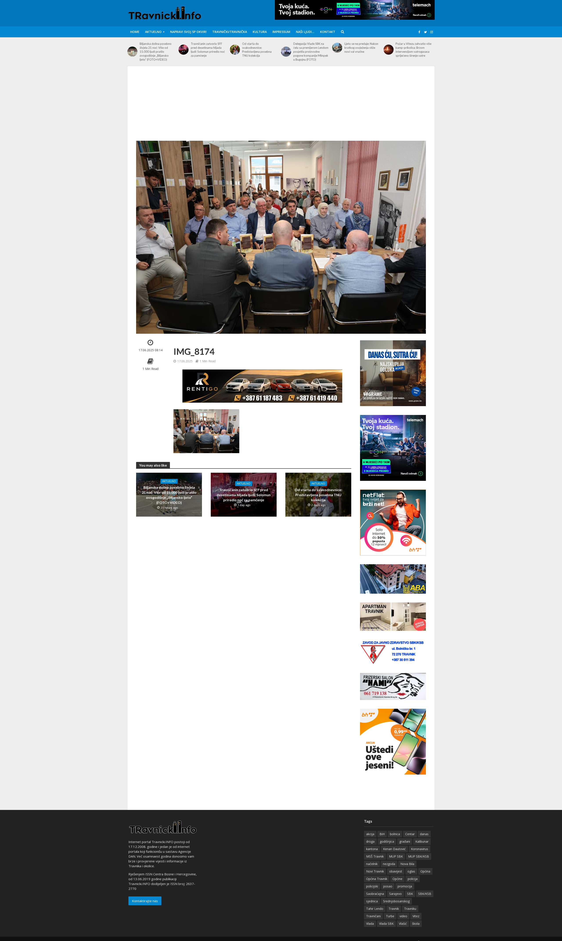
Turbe (390, 916)
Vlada (370, 923)
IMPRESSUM (281, 32)
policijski (372, 886)
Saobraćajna (375, 894)
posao (387, 886)
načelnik (372, 864)
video (403, 916)
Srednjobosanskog (396, 901)
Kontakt (327, 32)
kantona (372, 849)
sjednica (372, 901)
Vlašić (403, 923)
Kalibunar (422, 841)
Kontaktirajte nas (145, 901)
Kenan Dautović (394, 849)
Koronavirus (419, 849)
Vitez (415, 916)
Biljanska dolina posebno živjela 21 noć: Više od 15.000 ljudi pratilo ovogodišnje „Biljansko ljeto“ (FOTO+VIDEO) (155, 51)
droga (370, 841)
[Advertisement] (281, 108)
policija (413, 879)
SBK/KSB (424, 894)
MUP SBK (396, 856)
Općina (425, 871)
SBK (410, 894)
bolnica (395, 834)
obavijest (395, 871)
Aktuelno (153, 32)
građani (404, 841)
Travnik (394, 909)
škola (416, 923)
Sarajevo (395, 894)
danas (424, 834)
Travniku (410, 909)
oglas (411, 871)
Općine (397, 879)
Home (134, 32)
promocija (405, 886)
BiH (382, 834)
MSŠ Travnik (375, 856)
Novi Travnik (375, 871)
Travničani (373, 916)
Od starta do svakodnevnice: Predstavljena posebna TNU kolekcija (257, 49)
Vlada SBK (386, 923)
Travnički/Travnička (229, 32)
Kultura (260, 32)
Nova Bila (407, 864)
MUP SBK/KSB (418, 856)
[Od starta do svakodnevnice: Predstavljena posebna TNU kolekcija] (235, 50)
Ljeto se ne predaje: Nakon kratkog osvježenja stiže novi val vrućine (361, 47)
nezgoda (389, 864)
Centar (410, 834)
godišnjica (387, 841)
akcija (370, 834)
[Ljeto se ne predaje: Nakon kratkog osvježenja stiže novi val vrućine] (337, 48)
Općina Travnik (376, 879)
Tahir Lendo (374, 909)
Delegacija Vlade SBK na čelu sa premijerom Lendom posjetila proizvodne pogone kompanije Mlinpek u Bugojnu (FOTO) (310, 51)
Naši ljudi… (305, 32)
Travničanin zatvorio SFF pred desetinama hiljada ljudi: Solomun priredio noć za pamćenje (208, 49)
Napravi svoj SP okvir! (188, 32)
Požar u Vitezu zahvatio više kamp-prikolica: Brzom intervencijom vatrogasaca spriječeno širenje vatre (413, 49)
